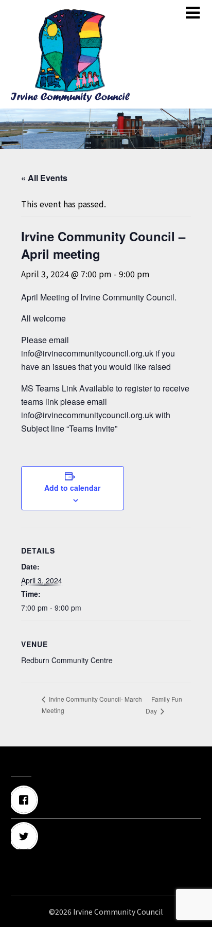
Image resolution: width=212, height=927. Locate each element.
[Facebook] (106, 800)
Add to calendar (72, 488)
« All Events (44, 178)
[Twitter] (106, 836)
